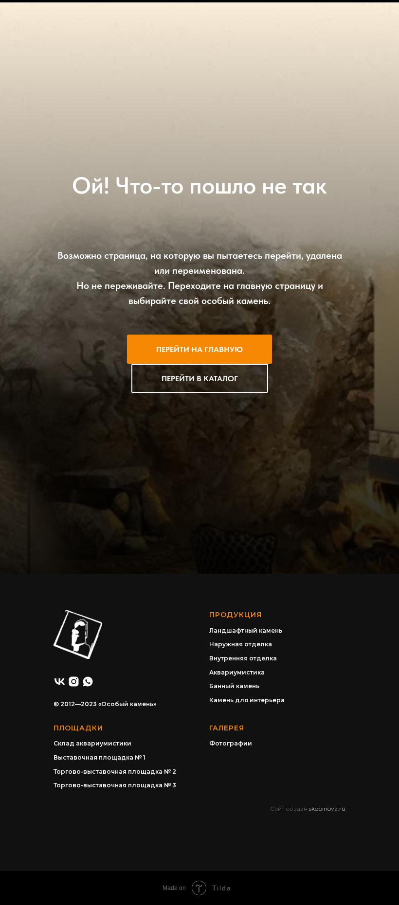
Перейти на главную (199, 558)
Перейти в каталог (200, 587)
